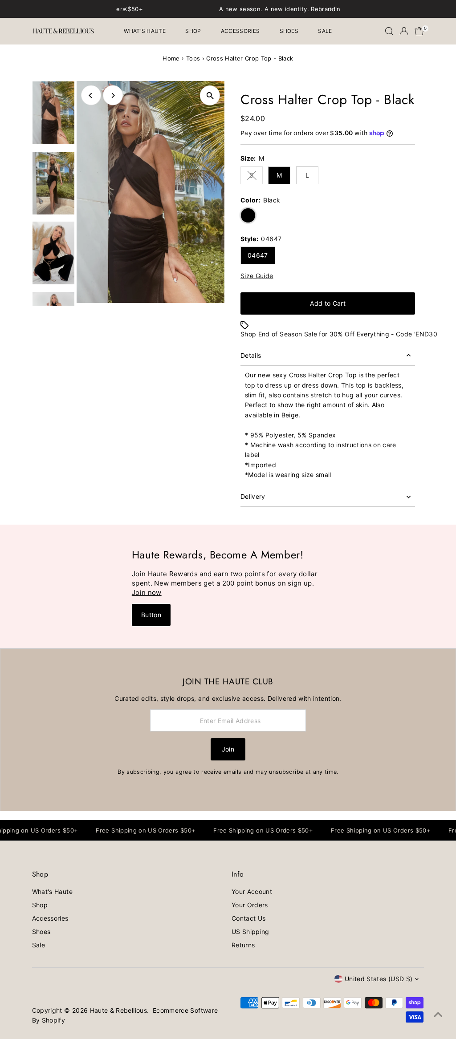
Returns (243, 945)
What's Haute (145, 31)
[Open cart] (419, 31)
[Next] (113, 95)
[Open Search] (389, 31)
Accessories (240, 31)
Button (151, 615)
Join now (147, 592)
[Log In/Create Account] (404, 31)
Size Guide (256, 276)
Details (250, 355)
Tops (193, 58)
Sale (325, 31)
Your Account (252, 891)
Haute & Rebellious (118, 1010)
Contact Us (249, 918)
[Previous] (91, 95)
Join (228, 749)
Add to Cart (328, 303)
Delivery (252, 496)
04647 (258, 255)
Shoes (289, 31)
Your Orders (250, 905)
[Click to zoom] (210, 95)
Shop (193, 31)
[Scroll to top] (438, 1014)
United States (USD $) (378, 978)
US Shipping (250, 931)
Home (171, 58)
